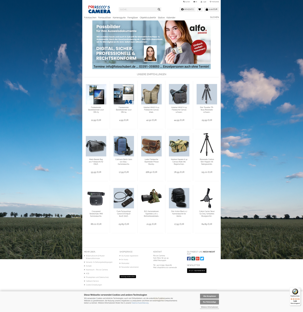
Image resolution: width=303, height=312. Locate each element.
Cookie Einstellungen (94, 285)
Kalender (171, 17)
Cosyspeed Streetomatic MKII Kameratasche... (96, 213)
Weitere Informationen (209, 307)
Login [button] (204, 2)
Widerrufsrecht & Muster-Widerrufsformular (95, 257)
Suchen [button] (187, 2)
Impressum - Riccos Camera (97, 270)
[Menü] (299, 288)
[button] (195, 2)
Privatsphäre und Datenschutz (97, 277)
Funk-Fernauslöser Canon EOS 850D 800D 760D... (124, 213)
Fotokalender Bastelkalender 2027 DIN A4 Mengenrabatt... (123, 109)
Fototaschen (90, 17)
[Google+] (198, 259)
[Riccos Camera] (99, 9)
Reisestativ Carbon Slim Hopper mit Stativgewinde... (207, 161)
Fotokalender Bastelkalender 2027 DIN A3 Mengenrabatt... (96, 109)
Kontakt (88, 266)
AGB (87, 273)
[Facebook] (189, 259)
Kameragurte (119, 17)
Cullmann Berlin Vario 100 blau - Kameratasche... (123, 161)
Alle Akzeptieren (209, 296)
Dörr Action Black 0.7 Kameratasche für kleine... (179, 213)
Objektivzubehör (148, 17)
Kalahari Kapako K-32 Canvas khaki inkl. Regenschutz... (179, 161)
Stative (161, 17)
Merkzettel (215, 2)
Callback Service (92, 281)
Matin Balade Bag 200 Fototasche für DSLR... (96, 161)
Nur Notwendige (209, 302)
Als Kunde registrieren (129, 256)
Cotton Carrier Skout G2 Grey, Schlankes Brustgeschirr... (206, 213)
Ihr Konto (124, 259)
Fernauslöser (104, 17)
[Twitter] (202, 259)
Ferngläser (132, 17)
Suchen (214, 17)
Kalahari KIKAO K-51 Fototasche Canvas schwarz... (179, 109)
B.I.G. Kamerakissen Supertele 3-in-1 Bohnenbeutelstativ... (151, 213)
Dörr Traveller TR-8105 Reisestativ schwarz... (207, 109)
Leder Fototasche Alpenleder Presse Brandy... (151, 161)
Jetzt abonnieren (197, 271)
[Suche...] (159, 9)
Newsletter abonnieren (130, 267)
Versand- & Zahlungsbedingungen (99, 262)
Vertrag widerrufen (128, 276)
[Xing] (193, 259)
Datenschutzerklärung (140, 303)
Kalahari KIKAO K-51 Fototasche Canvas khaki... (151, 109)
